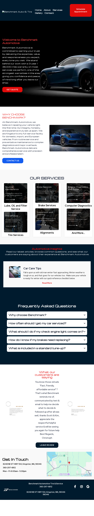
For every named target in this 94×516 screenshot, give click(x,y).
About (47, 10)
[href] (69, 464)
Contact (49, 13)
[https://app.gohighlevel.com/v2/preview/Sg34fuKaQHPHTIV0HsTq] (15, 193)
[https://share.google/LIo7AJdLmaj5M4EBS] (88, 486)
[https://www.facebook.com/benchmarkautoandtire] (75, 486)
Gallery (39, 13)
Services (57, 10)
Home (38, 10)
